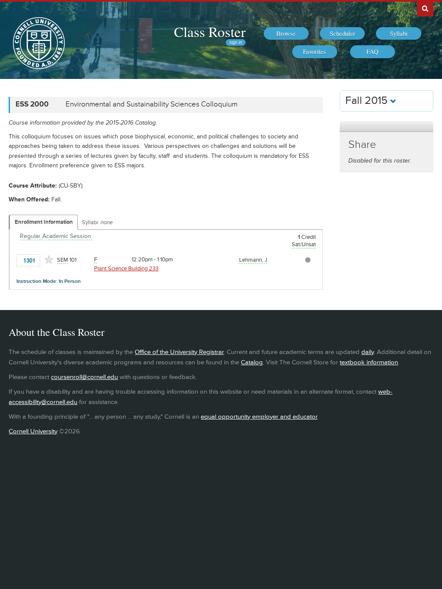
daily (367, 352)
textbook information (369, 362)
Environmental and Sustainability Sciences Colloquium (151, 104)
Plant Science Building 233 (126, 268)
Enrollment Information (44, 222)
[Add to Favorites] (49, 259)
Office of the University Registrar (179, 352)
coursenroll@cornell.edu (84, 377)
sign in (235, 42)
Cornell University (33, 431)
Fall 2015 (367, 100)
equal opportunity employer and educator (259, 417)
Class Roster (210, 31)
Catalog (252, 362)
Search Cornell (425, 8)
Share (362, 144)
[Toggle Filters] (386, 126)
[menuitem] (286, 33)
